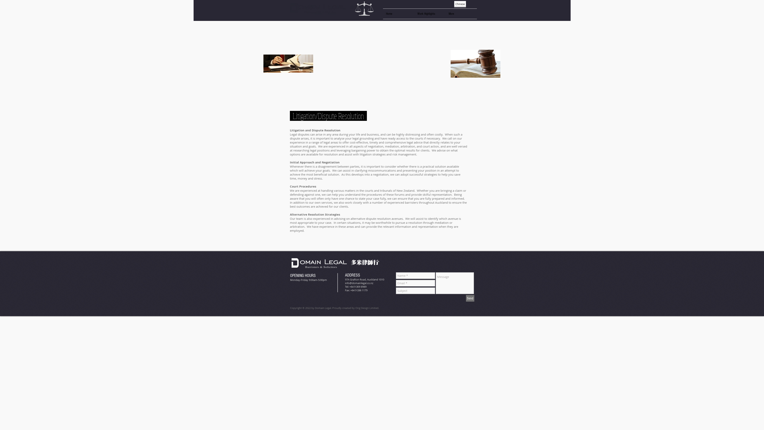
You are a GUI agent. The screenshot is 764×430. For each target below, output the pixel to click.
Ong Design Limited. (367, 308)
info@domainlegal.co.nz (359, 283)
